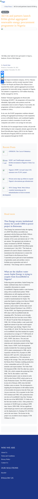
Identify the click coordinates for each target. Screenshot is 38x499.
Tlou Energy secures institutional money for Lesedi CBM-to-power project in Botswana (18, 223)
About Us (4, 452)
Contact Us (4, 463)
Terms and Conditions (8, 456)
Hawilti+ (4, 473)
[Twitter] (19, 75)
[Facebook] (19, 72)
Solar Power (8, 6)
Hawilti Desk (6, 65)
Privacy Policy (5, 459)
